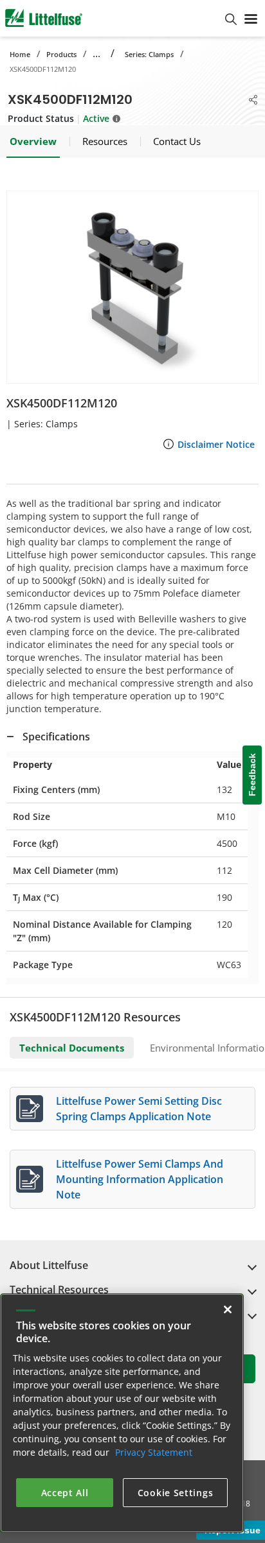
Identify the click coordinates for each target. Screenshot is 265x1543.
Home (20, 54)
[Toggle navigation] (251, 18)
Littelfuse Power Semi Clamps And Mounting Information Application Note (139, 1179)
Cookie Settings (176, 1493)
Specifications (56, 736)
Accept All (65, 1493)
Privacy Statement (153, 1452)
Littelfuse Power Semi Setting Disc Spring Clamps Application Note (139, 1108)
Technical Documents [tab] (71, 1047)
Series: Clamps (149, 54)
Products (61, 54)
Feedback (252, 774)
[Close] (228, 1309)
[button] (132, 287)
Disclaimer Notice (216, 444)
